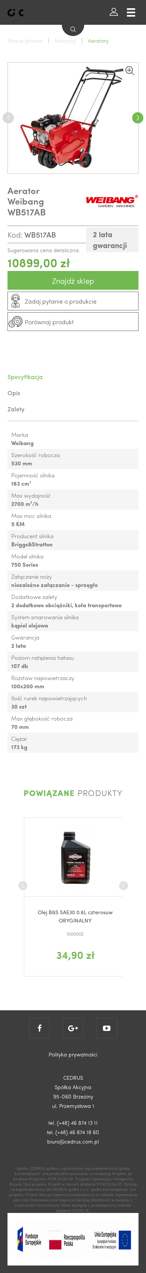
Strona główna (25, 40)
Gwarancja (25, 637)
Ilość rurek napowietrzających (49, 698)
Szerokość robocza (35, 455)
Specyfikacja (25, 376)
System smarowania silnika (45, 617)
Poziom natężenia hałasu (42, 657)
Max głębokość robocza (42, 718)
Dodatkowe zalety (34, 597)
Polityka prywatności (73, 1054)
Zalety (15, 409)
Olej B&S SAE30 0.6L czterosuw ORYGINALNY (75, 916)
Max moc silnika (31, 516)
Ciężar (19, 738)
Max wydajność (31, 495)
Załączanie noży (31, 576)
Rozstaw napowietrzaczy (42, 678)
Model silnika (27, 556)
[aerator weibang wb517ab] (73, 118)
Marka (19, 434)
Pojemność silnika (33, 475)
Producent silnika (32, 536)
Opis (13, 392)
